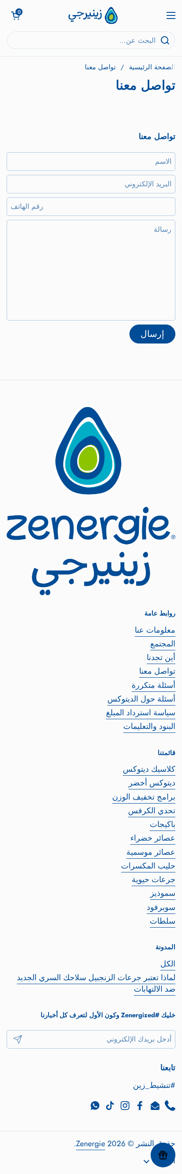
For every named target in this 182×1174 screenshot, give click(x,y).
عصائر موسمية (150, 852)
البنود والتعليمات (149, 726)
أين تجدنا (161, 657)
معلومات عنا (155, 630)
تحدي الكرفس (151, 810)
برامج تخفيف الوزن (143, 797)
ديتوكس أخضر (152, 783)
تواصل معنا (157, 671)
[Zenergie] (93, 15)
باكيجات (162, 824)
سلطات (162, 921)
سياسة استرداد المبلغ (140, 712)
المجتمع (162, 643)
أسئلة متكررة (153, 685)
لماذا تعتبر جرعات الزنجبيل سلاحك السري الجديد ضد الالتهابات (96, 983)
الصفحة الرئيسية (152, 67)
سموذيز (162, 893)
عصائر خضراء (152, 838)
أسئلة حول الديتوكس (141, 699)
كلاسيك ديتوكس (149, 769)
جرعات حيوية (153, 879)
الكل (167, 964)
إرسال (152, 334)
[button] (15, 15)
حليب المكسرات (148, 866)
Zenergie (90, 1143)
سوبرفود (161, 907)
